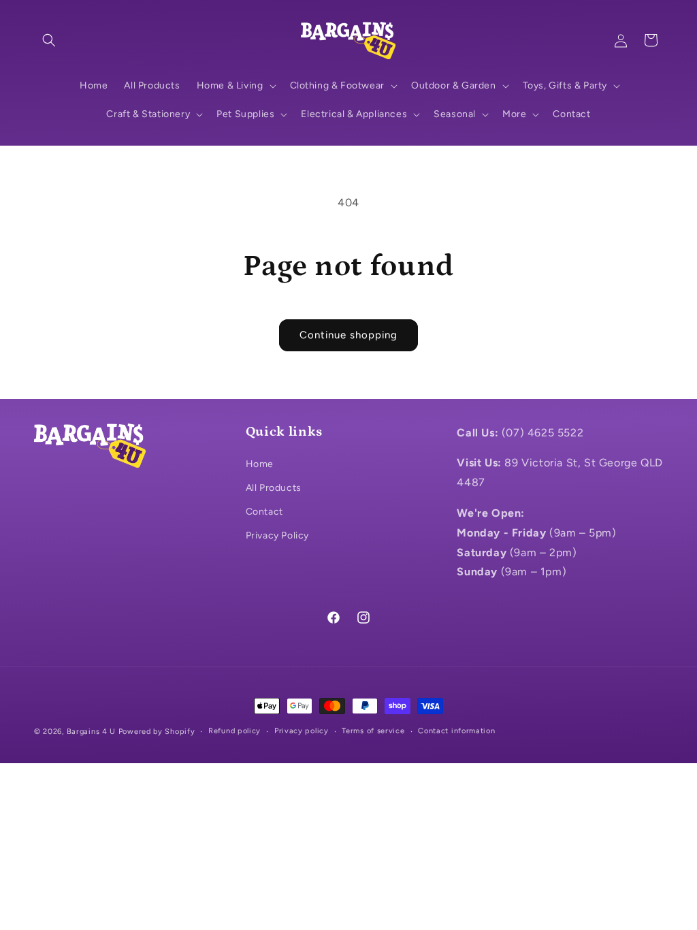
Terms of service (373, 730)
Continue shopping (348, 335)
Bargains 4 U (91, 731)
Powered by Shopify (156, 731)
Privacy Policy (277, 535)
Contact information (456, 730)
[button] (49, 40)
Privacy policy (301, 730)
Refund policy (234, 730)
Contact (264, 511)
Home (260, 464)
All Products (274, 488)
